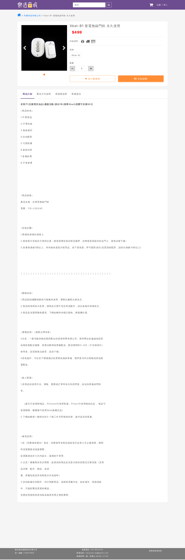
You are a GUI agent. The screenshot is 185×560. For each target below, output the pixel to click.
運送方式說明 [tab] (44, 94)
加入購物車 (93, 78)
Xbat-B (76, 55)
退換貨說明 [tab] (61, 94)
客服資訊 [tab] (76, 94)
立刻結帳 (142, 78)
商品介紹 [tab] (27, 94)
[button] (25, 48)
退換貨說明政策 (155, 551)
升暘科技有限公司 (32, 15)
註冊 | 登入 (162, 5)
